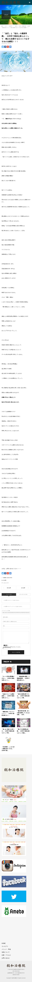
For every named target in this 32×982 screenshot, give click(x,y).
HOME (4, 943)
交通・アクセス (6, 955)
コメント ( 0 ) (9, 594)
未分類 (9, 43)
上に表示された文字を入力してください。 (12, 647)
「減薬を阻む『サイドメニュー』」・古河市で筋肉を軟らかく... (8, 713)
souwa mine (9, 577)
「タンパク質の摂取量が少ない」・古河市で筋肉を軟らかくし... (8, 678)
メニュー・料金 (6, 949)
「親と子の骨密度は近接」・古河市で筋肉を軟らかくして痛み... (23, 731)
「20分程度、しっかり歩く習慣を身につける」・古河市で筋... (8, 748)
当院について (6, 952)
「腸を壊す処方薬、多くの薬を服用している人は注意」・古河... (23, 712)
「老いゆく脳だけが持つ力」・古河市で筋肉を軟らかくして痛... (8, 731)
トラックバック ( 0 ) (23, 594)
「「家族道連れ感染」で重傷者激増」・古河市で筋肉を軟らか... (23, 678)
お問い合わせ (6, 958)
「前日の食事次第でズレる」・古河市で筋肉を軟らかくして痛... (23, 695)
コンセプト (5, 946)
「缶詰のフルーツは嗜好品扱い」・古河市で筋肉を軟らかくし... (8, 695)
